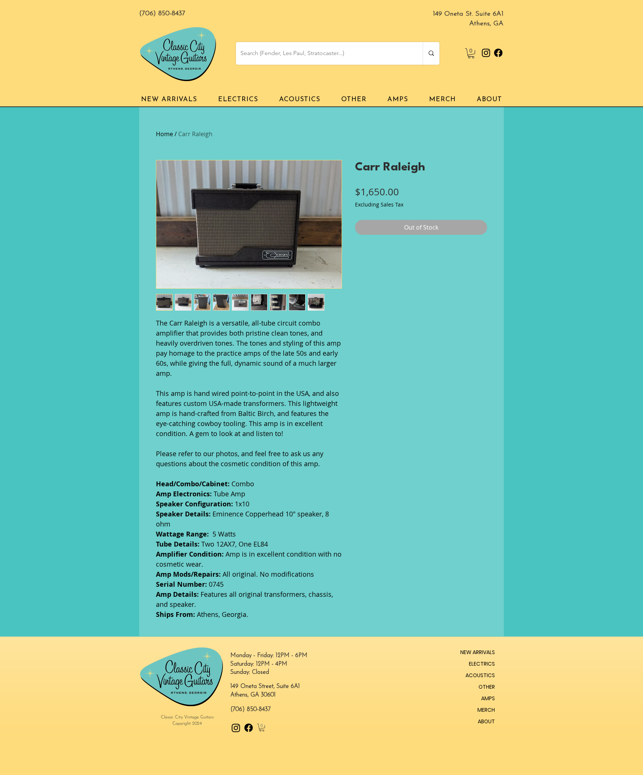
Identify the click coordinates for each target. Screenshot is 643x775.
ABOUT (486, 721)
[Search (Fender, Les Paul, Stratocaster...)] (431, 53)
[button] (471, 53)
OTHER (487, 687)
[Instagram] (486, 52)
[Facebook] (498, 52)
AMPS (488, 698)
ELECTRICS (482, 663)
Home (164, 134)
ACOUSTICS (480, 675)
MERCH (486, 710)
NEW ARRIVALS (477, 652)
